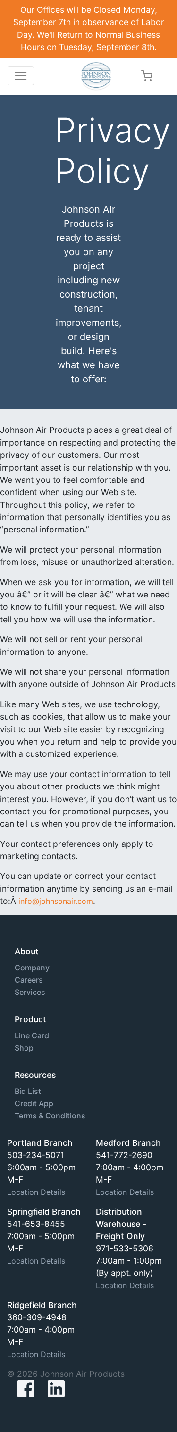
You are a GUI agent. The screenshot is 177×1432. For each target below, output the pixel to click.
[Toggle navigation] (21, 75)
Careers (29, 980)
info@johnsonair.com (55, 901)
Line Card (32, 1035)
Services (30, 992)
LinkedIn (56, 1388)
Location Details (36, 1192)
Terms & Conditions (50, 1115)
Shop (24, 1047)
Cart (147, 75)
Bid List (28, 1091)
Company (32, 967)
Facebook (18, 1388)
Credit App (34, 1103)
